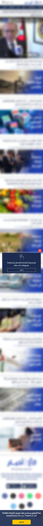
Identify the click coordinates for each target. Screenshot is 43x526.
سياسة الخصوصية (11, 515)
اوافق (21, 522)
